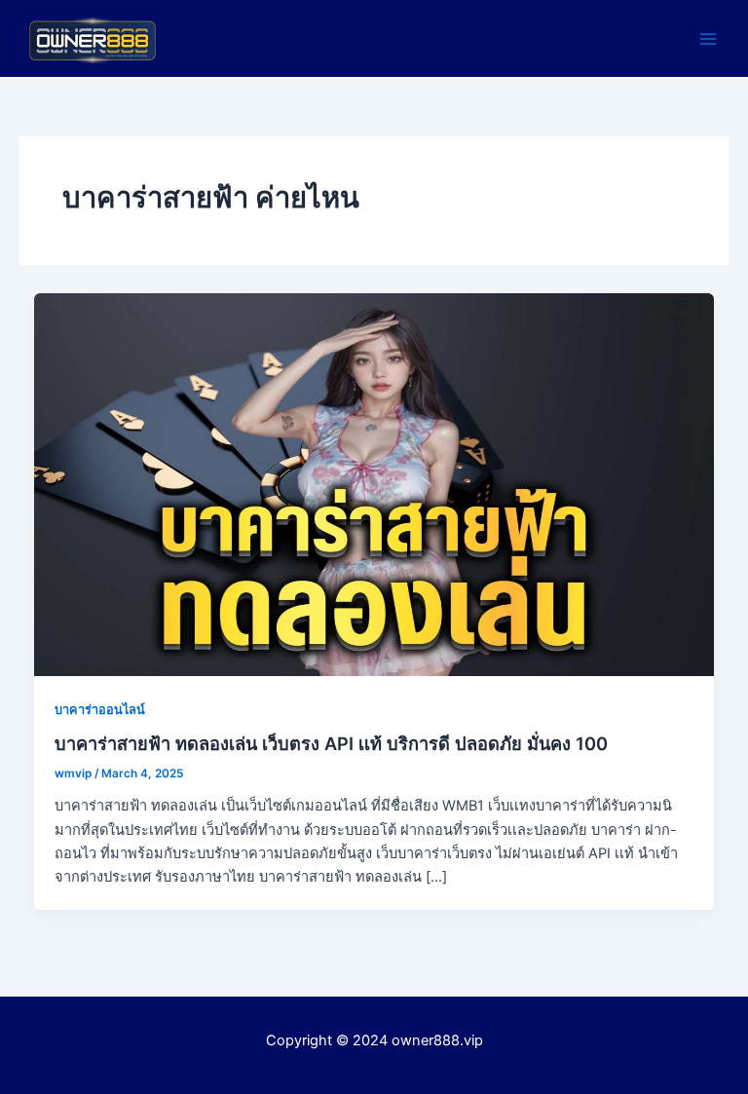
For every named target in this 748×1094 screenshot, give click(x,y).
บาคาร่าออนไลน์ (100, 709)
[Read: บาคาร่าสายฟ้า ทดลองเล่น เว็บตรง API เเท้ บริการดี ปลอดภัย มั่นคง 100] (374, 484)
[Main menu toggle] (708, 39)
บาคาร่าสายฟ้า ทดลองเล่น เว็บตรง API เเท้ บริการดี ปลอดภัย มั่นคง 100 (331, 743)
